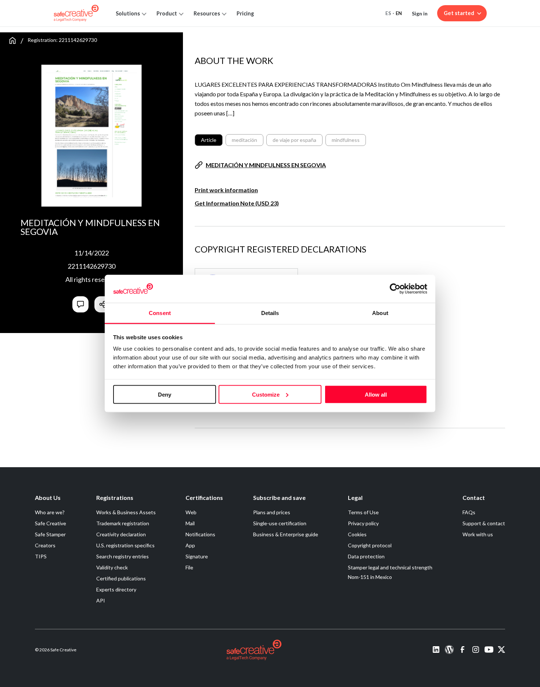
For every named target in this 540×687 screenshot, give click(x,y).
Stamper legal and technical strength (390, 567)
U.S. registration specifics (125, 545)
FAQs (468, 512)
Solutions (128, 13)
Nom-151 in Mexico (370, 577)
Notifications (200, 534)
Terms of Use (363, 512)
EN (399, 13)
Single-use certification (279, 523)
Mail (190, 523)
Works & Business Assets (126, 512)
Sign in (420, 13)
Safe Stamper (50, 534)
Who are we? (50, 512)
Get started (459, 13)
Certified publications (121, 578)
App (190, 545)
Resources (207, 13)
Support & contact (483, 523)
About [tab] (380, 313)
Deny (164, 394)
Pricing (245, 13)
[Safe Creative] (76, 13)
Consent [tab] (160, 313)
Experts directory (116, 589)
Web (191, 512)
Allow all (376, 394)
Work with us (477, 534)
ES (388, 13)
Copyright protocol (370, 545)
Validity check (112, 567)
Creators (45, 545)
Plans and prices (271, 512)
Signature (197, 556)
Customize (266, 394)
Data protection (366, 556)
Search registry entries (122, 556)
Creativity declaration (121, 534)
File (189, 567)
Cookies (357, 534)
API (100, 600)
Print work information (226, 189)
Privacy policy (363, 523)
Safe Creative (50, 523)
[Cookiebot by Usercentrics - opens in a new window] (395, 288)
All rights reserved (91, 279)
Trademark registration (122, 523)
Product (166, 13)
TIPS (41, 556)
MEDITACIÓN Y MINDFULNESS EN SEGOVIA (266, 164)
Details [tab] (270, 313)
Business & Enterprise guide (285, 534)
